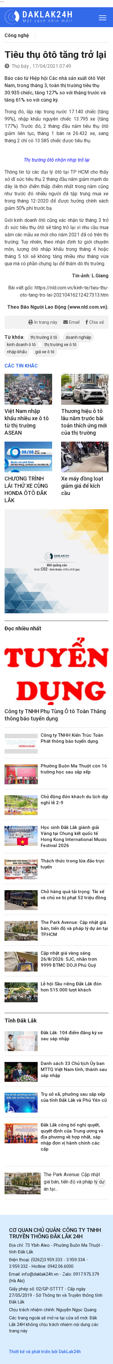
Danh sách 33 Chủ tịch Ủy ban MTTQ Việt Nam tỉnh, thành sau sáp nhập (74, 1069)
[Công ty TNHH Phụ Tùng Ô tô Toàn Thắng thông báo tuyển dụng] (56, 671)
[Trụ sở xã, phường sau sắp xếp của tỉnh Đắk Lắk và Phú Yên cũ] (21, 1103)
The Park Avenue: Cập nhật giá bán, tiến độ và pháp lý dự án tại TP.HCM (74, 928)
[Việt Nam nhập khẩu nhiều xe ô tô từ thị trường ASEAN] (28, 389)
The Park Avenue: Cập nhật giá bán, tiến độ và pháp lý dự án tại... (74, 1182)
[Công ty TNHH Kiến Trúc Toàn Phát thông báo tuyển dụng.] (21, 744)
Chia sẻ (96, 322)
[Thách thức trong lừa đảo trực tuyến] (21, 869)
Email (74, 322)
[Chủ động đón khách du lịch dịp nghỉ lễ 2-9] (21, 805)
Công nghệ (17, 35)
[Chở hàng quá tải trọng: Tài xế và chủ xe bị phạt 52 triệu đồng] (21, 900)
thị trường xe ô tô (60, 344)
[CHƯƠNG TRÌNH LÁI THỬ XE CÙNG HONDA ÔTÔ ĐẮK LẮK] (28, 457)
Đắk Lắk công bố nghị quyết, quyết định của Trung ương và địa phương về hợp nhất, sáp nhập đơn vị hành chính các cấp (72, 1137)
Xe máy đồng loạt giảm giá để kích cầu (82, 485)
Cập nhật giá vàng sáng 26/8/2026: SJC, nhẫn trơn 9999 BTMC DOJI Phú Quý (69, 959)
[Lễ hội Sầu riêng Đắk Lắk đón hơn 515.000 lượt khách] (21, 992)
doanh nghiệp (78, 337)
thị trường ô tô (43, 337)
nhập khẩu (17, 351)
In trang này (45, 322)
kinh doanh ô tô (21, 344)
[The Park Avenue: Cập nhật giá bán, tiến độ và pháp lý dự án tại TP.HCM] (21, 931)
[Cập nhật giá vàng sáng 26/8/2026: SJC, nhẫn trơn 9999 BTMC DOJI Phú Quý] (21, 962)
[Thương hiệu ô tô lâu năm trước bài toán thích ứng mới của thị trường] (85, 389)
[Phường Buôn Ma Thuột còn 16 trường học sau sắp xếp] (21, 774)
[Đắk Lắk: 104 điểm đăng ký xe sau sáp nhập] (21, 1041)
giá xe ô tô (45, 351)
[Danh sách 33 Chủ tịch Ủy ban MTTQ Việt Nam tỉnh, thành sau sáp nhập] (21, 1072)
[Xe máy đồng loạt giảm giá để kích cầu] (85, 457)
